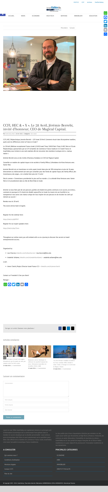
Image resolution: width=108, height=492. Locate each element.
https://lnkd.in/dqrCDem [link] (11, 228)
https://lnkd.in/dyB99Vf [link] (11, 219)
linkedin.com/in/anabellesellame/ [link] (31, 257)
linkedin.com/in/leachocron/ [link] (25, 253)
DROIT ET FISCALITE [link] (63, 469)
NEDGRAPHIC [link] (59, 483)
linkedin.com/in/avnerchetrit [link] (50, 266)
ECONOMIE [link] (60, 456)
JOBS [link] (58, 460)
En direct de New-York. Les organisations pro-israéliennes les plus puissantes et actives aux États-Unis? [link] (64, 365)
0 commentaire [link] (17, 368)
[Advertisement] (39, 108)
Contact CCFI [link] (8, 469)
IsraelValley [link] (21, 483)
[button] (4, 357)
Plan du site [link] (8, 474)
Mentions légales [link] (10, 465)
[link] (76, 2)
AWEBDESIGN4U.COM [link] (48, 483)
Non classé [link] (33, 133)
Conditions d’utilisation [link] (12, 460)
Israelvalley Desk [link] (10, 133)
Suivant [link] (72, 28)
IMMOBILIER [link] (61, 465)
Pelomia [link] (73, 483)
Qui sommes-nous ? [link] (11, 456)
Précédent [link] (64, 28)
